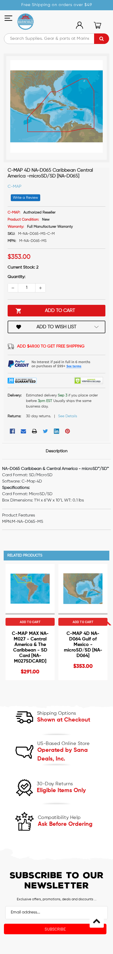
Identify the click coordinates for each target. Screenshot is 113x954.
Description (57, 451)
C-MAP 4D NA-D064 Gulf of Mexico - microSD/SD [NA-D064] (83, 644)
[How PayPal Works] (49, 364)
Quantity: (16, 277)
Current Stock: (23, 267)
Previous (50, 623)
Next (108, 623)
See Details (67, 416)
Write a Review (25, 198)
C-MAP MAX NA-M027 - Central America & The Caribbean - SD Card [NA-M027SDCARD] (30, 647)
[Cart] (97, 25)
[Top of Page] (97, 920)
